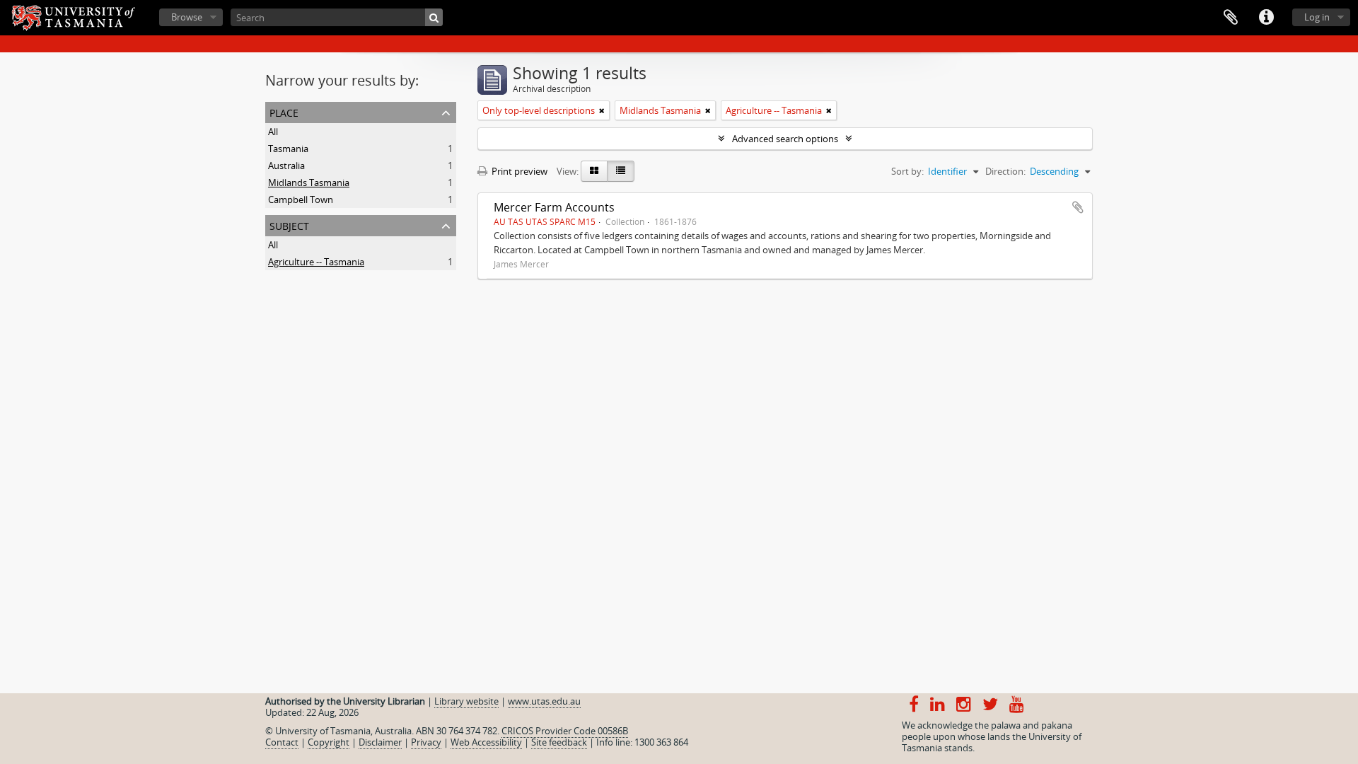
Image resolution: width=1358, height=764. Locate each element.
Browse (186, 17)
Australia (286, 165)
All (273, 131)
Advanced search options (785, 138)
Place (283, 111)
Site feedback (559, 742)
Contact (281, 742)
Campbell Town (300, 199)
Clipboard (1230, 17)
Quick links (1266, 17)
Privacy (426, 742)
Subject (289, 224)
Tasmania (288, 148)
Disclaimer (380, 742)
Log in (1317, 17)
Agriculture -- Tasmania (316, 261)
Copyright (328, 742)
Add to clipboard (1078, 207)
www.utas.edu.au (544, 701)
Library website (466, 701)
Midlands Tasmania (308, 182)
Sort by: (907, 171)
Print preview (518, 171)
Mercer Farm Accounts (554, 207)
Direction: (1005, 171)
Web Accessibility (486, 742)
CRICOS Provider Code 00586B (564, 730)
